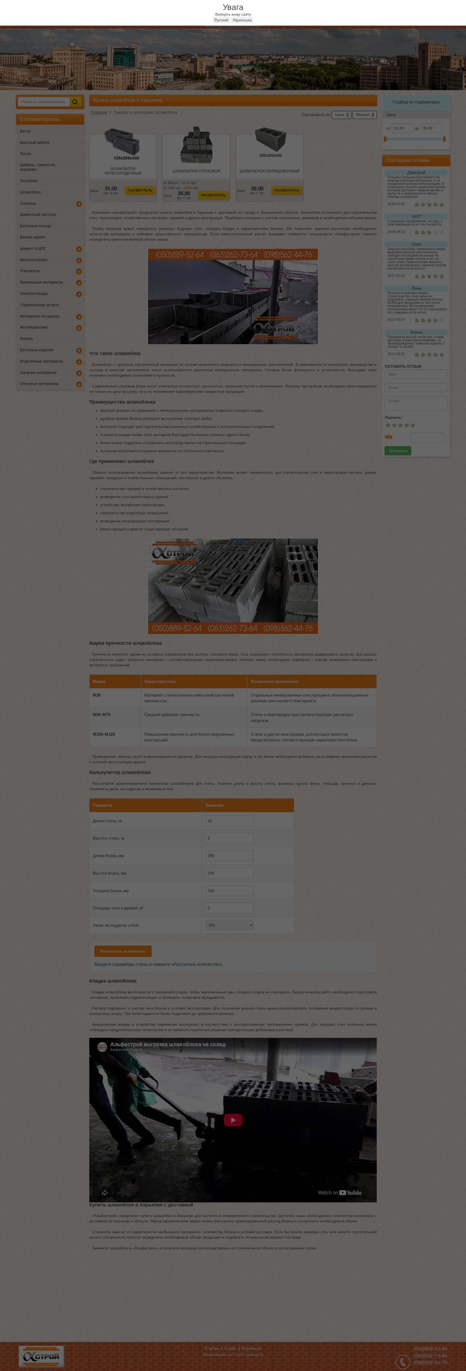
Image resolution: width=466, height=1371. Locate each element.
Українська (242, 20)
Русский (221, 20)
